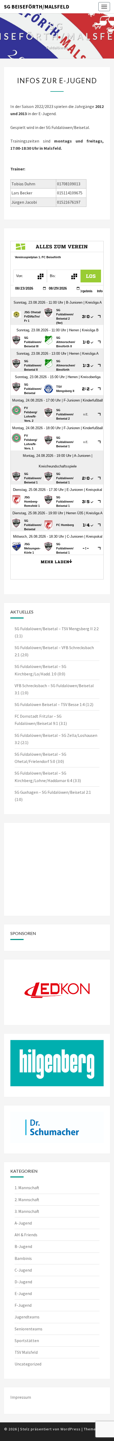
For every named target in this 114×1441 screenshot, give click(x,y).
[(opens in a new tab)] (44, 835)
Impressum (20, 1397)
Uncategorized (28, 1364)
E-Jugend (23, 1293)
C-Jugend (23, 1270)
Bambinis (23, 1258)
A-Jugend (23, 1223)
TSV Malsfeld (26, 1352)
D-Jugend (23, 1281)
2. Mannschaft (27, 1199)
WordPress (70, 1429)
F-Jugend (23, 1305)
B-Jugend (23, 1246)
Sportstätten (27, 1340)
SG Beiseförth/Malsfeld (36, 6)
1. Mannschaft (27, 1187)
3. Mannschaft (27, 1211)
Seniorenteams (28, 1328)
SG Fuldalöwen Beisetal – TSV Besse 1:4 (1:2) (54, 704)
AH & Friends (26, 1234)
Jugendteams (27, 1316)
